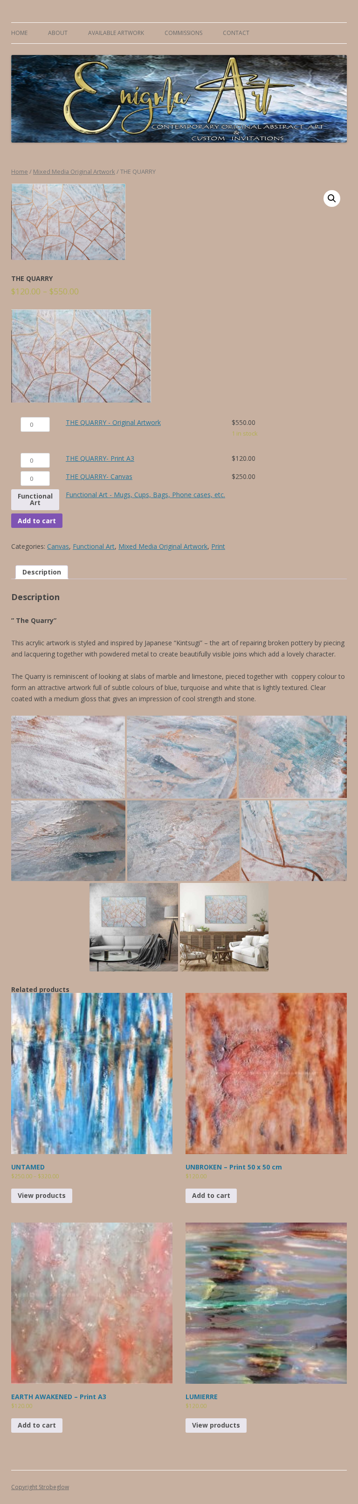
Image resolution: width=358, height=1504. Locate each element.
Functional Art (35, 499)
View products (42, 1195)
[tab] (41, 572)
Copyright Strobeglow (40, 1487)
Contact (236, 33)
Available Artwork (116, 33)
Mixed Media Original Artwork (74, 171)
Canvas (58, 546)
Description (41, 571)
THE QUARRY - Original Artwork (113, 422)
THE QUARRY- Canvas (99, 476)
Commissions (183, 33)
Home (19, 33)
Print (218, 546)
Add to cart (37, 520)
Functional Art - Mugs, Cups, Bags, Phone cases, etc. (145, 494)
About (58, 33)
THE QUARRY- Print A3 (100, 458)
